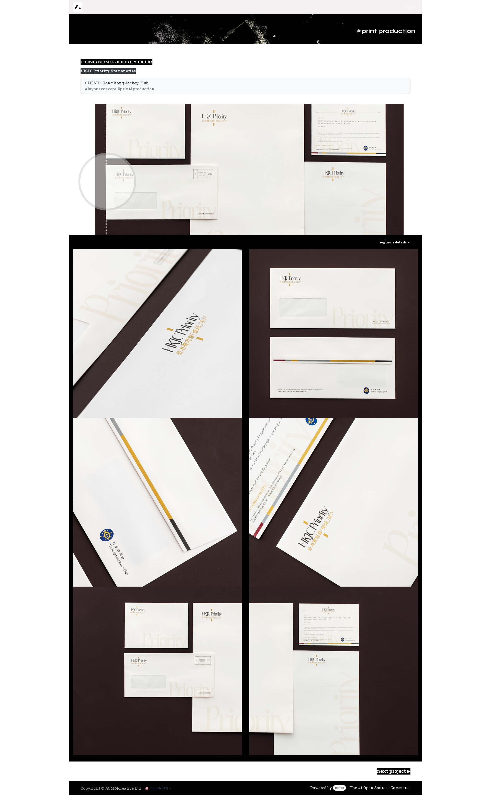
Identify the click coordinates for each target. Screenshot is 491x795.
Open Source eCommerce (386, 787)
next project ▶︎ (393, 771)
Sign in (410, 6)
